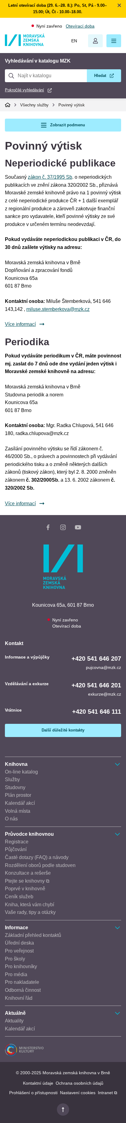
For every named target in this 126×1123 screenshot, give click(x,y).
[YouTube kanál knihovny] (78, 528)
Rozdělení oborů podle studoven (40, 865)
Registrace (16, 841)
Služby (12, 779)
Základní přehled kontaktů (33, 935)
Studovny (15, 787)
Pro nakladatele (22, 982)
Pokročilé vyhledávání (24, 90)
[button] (113, 40)
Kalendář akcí (20, 803)
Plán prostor (18, 795)
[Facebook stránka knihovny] (48, 528)
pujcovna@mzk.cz (103, 667)
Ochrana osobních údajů (79, 1083)
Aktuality (14, 1020)
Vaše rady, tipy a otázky (30, 912)
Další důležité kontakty (63, 730)
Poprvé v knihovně (25, 888)
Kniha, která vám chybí (29, 904)
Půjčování (16, 849)
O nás (11, 818)
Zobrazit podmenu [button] (67, 125)
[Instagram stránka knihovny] (63, 528)
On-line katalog (21, 771)
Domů (7, 105)
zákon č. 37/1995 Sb (50, 177)
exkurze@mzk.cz (104, 694)
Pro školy (15, 958)
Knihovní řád (18, 998)
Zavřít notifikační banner (119, 5)
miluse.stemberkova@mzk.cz (58, 309)
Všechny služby (34, 105)
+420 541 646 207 (96, 658)
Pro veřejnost (19, 950)
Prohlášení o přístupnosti (33, 1092)
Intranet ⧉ (107, 1092)
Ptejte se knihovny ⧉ (27, 881)
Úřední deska (19, 942)
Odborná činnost (23, 990)
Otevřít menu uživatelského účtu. (95, 40)
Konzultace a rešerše (28, 873)
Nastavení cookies (77, 1092)
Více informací (20, 324)
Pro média (16, 974)
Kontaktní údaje (38, 1083)
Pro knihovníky (21, 966)
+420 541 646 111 (96, 711)
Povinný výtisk (71, 105)
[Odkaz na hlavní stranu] (25, 44)
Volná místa (17, 811)
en (74, 40)
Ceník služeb (19, 896)
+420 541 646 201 (96, 685)
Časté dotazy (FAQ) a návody (37, 857)
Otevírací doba (80, 26)
